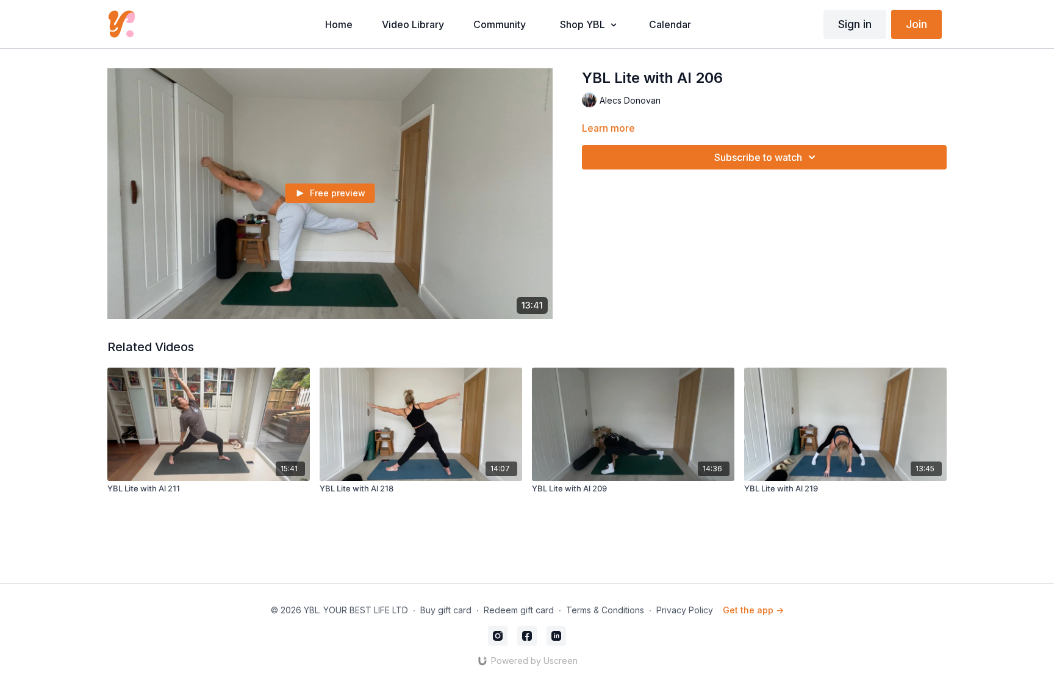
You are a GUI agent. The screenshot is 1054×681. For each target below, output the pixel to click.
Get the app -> (753, 610)
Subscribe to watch (758, 157)
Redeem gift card (519, 610)
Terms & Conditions (605, 610)
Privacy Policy (684, 610)
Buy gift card (445, 610)
